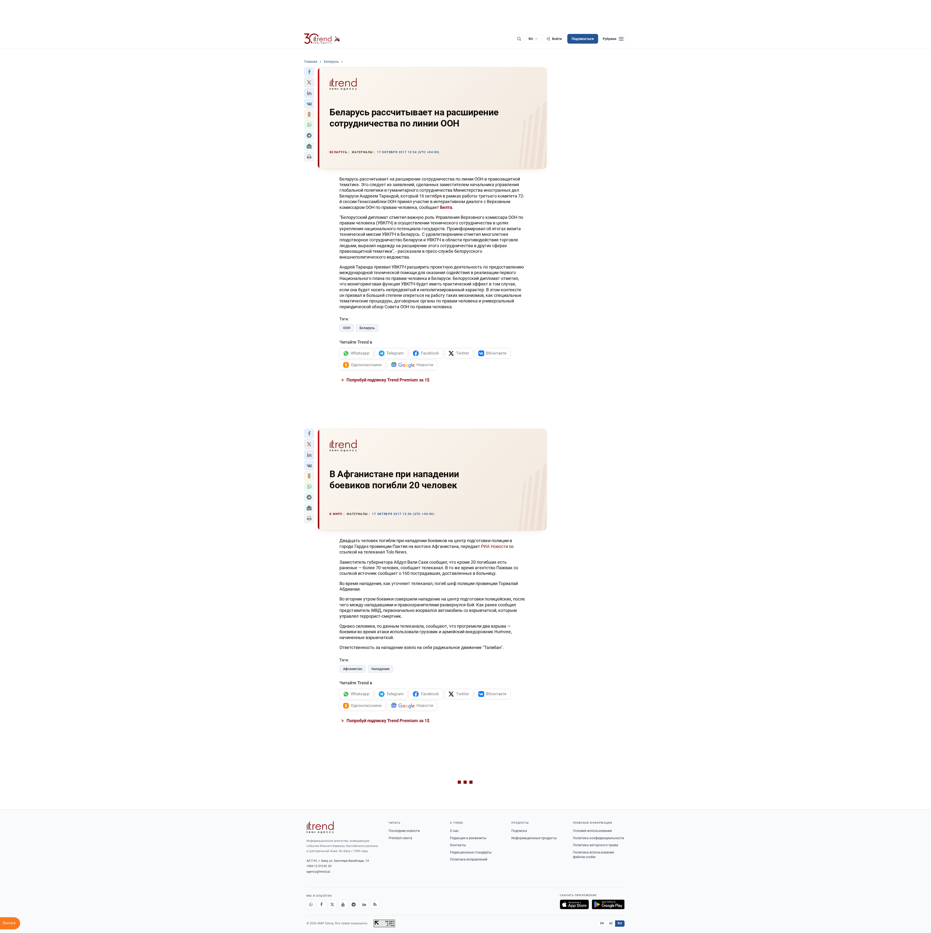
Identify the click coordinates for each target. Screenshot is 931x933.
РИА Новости (494, 546)
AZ (611, 923)
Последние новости (404, 831)
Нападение (380, 669)
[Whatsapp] (310, 904)
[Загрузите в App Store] (574, 904)
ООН (346, 328)
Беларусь (367, 328)
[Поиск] (519, 39)
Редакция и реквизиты (468, 838)
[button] (309, 72)
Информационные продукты (534, 838)
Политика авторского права (595, 845)
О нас (454, 831)
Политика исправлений (468, 859)
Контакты (458, 845)
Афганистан (352, 669)
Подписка (519, 831)
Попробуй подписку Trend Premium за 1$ (387, 379)
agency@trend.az (318, 871)
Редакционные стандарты (471, 852)
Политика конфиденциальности (598, 838)
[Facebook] (321, 904)
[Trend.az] (322, 38)
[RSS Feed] (374, 904)
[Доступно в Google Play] (608, 904)
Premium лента (400, 838)
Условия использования (592, 831)
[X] (332, 904)
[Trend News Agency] (320, 827)
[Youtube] (342, 904)
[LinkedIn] (364, 904)
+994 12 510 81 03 (318, 866)
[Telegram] (353, 904)
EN (602, 923)
